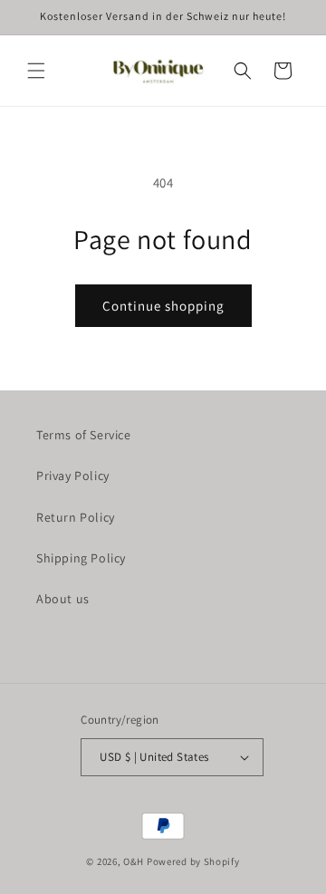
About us (63, 599)
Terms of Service (83, 435)
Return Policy (75, 517)
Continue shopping (163, 305)
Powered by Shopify (193, 861)
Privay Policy (73, 475)
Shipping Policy (81, 558)
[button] (36, 71)
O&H (133, 861)
